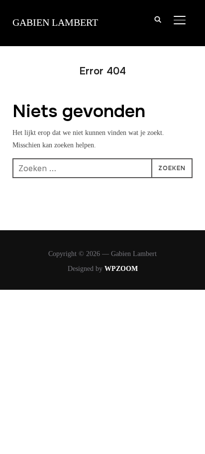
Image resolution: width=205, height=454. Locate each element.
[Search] (158, 19)
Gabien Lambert (55, 22)
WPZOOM (121, 268)
